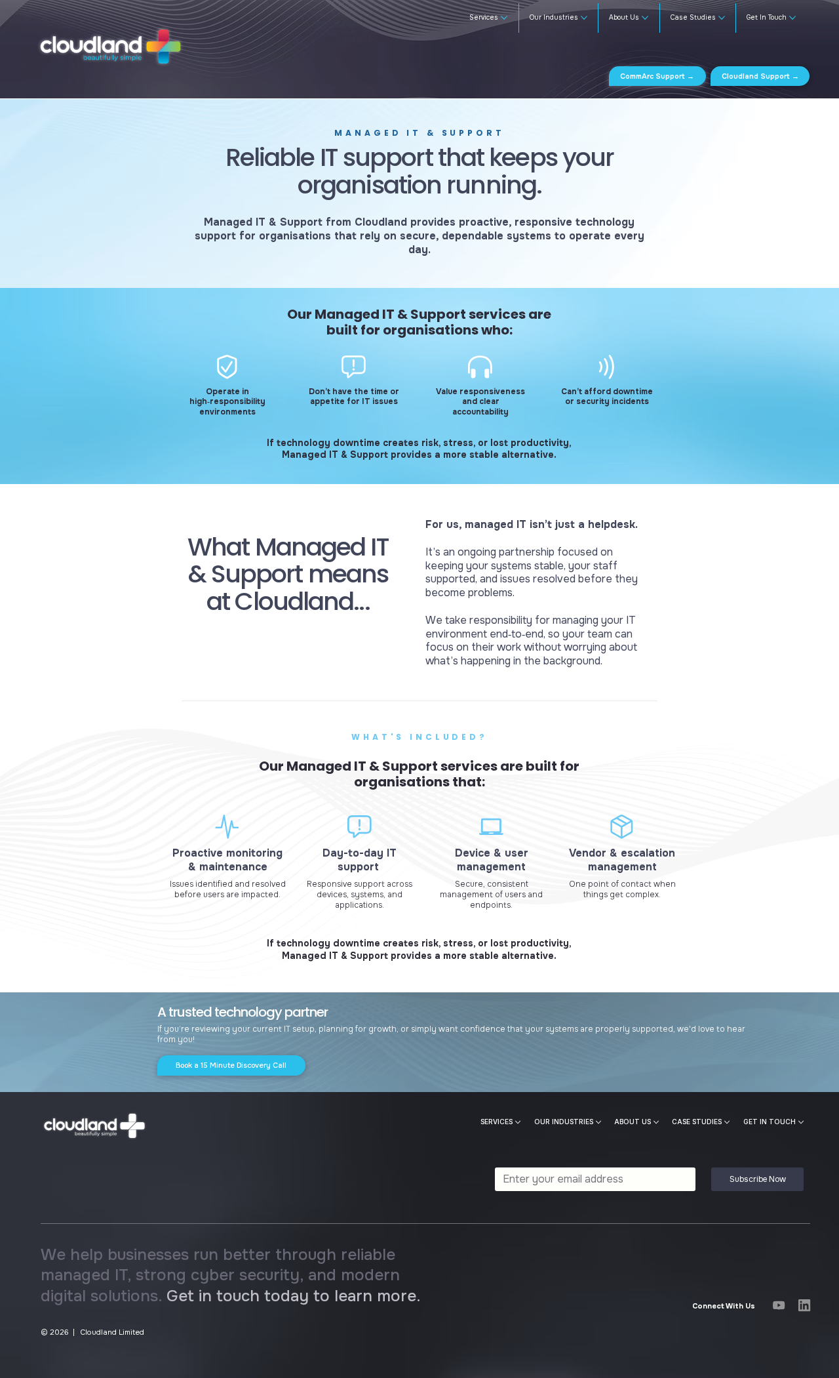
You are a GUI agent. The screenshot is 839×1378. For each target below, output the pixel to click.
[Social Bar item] (779, 1305)
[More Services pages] (504, 17)
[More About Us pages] (645, 17)
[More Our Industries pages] (584, 17)
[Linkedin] (804, 1305)
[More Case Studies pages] (721, 17)
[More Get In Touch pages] (792, 17)
